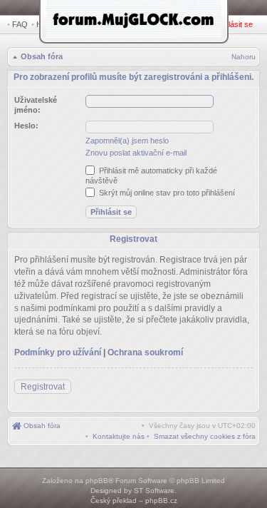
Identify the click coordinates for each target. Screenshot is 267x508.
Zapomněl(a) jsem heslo (127, 140)
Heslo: (26, 125)
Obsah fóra (42, 56)
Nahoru (243, 57)
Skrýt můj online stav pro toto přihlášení (166, 192)
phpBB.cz (161, 500)
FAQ (20, 24)
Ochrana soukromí (145, 352)
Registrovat (43, 387)
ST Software (154, 490)
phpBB (96, 480)
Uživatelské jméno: (35, 105)
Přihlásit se (234, 24)
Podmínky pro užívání (57, 352)
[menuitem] (205, 436)
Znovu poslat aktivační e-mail (136, 152)
